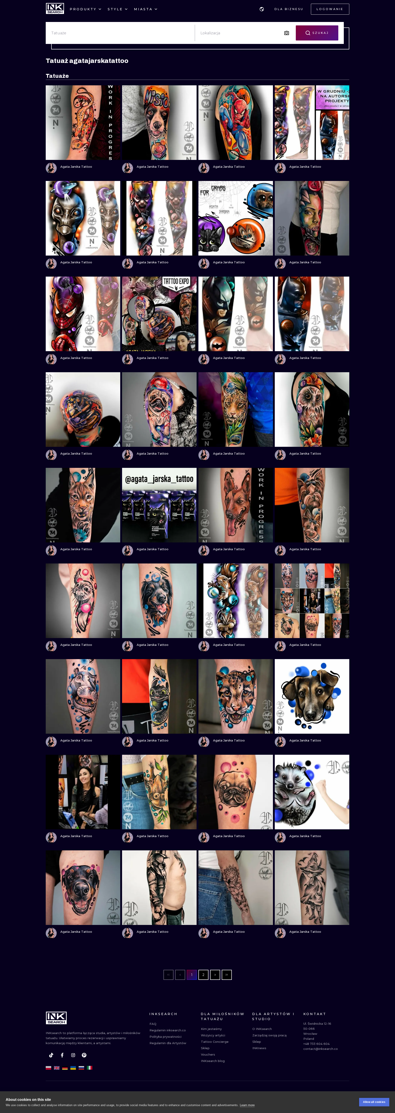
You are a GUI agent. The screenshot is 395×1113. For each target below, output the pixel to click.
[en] (56, 1068)
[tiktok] (51, 1055)
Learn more (247, 1105)
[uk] (73, 1068)
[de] (65, 1068)
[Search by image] (286, 33)
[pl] (48, 1068)
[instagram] (73, 1055)
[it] (89, 1068)
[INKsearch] (55, 9)
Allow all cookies (374, 1102)
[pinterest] (84, 1055)
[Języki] (261, 9)
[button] (261, 9)
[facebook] (62, 1055)
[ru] (81, 1068)
